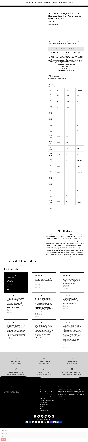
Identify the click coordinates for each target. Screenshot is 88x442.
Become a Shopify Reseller (46, 391)
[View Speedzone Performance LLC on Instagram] (46, 416)
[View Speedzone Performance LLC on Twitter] (38, 416)
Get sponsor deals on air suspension (72, 374)
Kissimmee (18, 265)
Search (3, 439)
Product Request (44, 404)
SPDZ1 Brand (80, 243)
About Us (42, 389)
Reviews (42, 406)
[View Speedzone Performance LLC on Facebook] (35, 416)
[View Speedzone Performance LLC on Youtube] (49, 416)
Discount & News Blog (45, 396)
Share (51, 208)
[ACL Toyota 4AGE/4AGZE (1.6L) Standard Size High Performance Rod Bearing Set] (7, 67)
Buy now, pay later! (16, 363)
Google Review (37, 287)
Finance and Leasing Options (47, 400)
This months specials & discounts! (44, 374)
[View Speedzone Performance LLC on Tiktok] (53, 416)
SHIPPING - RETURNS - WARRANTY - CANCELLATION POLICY (66, 53)
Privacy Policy (43, 402)
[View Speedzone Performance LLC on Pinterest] (42, 416)
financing (74, 249)
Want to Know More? (46, 387)
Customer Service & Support (47, 394)
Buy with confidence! (72, 363)
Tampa (29, 265)
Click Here (68, 7)
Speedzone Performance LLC (45, 419)
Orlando (24, 265)
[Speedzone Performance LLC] (12, 2)
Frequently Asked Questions (66, 70)
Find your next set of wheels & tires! (16, 374)
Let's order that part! (44, 363)
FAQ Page (42, 398)
